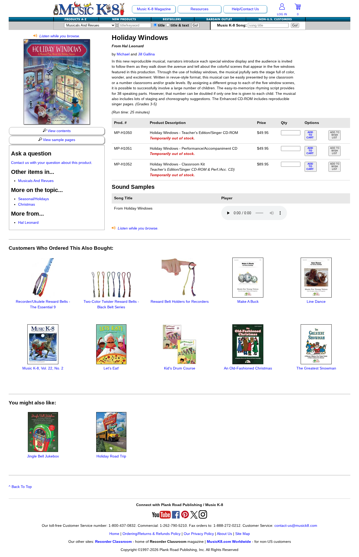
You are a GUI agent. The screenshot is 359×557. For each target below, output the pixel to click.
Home (114, 534)
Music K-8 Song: (232, 25)
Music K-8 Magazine (154, 9)
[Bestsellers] (172, 19)
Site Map (242, 534)
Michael (123, 54)
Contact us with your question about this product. (51, 163)
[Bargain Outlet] (220, 19)
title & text (179, 25)
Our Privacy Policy (199, 534)
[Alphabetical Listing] (76, 19)
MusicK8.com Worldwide (229, 542)
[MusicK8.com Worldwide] (275, 19)
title (161, 25)
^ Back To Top (20, 487)
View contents (59, 131)
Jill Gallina (146, 54)
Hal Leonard (28, 223)
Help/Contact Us (245, 9)
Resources (199, 9)
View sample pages (58, 140)
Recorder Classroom (113, 542)
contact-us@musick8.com (295, 526)
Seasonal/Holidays (33, 199)
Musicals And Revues (36, 181)
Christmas (26, 204)
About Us (224, 534)
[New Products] (125, 19)
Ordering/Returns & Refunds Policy (151, 534)
